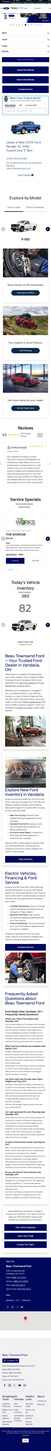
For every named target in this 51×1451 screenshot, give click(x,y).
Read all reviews (40, 435)
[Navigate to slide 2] (13, 24)
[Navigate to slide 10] (37, 24)
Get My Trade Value (25, 408)
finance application (32, 702)
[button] (25, 1318)
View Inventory (25, 859)
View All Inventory (24, 592)
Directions (10, 1300)
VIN (20, 105)
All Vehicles (19, 1398)
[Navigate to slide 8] (31, 24)
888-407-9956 (21, 1281)
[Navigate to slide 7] (28, 24)
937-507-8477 (18, 1285)
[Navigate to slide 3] (16, 24)
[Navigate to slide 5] (22, 24)
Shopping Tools (8, 1398)
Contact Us (26, 1300)
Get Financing (26, 351)
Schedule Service (24, 507)
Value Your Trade (25, 1236)
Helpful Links (30, 1398)
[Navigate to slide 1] (11, 24)
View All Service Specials (24, 504)
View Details (24, 179)
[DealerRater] (24, 1385)
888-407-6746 (19, 1277)
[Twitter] (17, 1307)
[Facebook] (8, 1307)
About (40, 1396)
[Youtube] (22, 1307)
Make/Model (10, 105)
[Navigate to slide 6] (25, 25)
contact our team (24, 708)
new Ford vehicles (27, 683)
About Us (41, 1404)
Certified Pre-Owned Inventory (19, 1418)
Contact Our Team (25, 1244)
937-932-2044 (24, 1289)
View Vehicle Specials (25, 1227)
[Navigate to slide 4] (19, 24)
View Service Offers (25, 293)
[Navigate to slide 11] (40, 24)
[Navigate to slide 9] (34, 24)
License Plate (31, 105)
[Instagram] (12, 1307)
